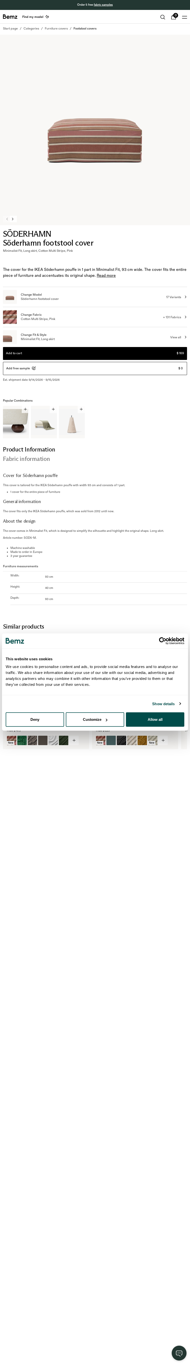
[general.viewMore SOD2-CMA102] (74, 740)
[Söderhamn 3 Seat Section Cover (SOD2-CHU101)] (63, 740)
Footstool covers (84, 29)
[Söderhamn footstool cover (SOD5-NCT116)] (121, 740)
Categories (31, 29)
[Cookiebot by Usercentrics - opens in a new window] (162, 640)
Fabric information (26, 459)
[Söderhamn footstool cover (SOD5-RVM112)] (142, 740)
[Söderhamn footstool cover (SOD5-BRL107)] (111, 740)
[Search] (162, 17)
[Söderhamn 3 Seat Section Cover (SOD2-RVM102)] (22, 740)
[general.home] (10, 16)
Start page (10, 29)
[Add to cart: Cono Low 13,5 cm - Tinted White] (81, 409)
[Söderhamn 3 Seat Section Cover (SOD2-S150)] (53, 740)
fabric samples (103, 5)
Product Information (29, 449)
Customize (92, 719)
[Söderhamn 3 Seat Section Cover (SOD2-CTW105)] (32, 740)
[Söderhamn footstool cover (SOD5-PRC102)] (132, 740)
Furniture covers (56, 29)
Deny (34, 719)
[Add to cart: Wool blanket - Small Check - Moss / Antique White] (53, 409)
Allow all (155, 719)
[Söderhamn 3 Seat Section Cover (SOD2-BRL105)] (43, 740)
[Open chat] (179, 1353)
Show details (163, 703)
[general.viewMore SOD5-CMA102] (163, 740)
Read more (106, 275)
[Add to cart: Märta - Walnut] (25, 409)
